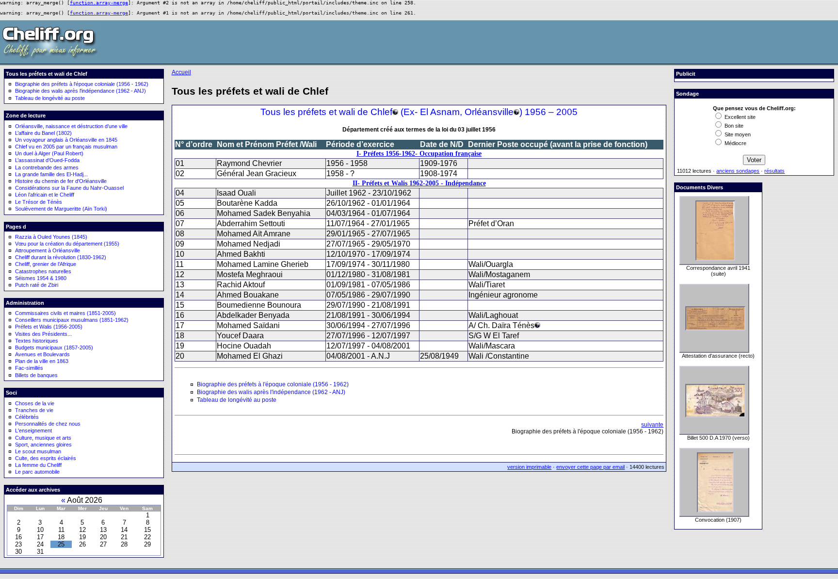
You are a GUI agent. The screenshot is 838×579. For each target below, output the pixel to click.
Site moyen (737, 134)
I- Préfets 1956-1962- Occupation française (419, 153)
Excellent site (739, 117)
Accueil (181, 72)
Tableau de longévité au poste (50, 98)
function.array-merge (99, 2)
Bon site (733, 126)
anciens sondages (737, 171)
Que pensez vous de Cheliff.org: (754, 108)
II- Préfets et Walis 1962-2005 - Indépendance (419, 183)
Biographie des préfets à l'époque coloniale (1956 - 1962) (81, 84)
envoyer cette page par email (590, 467)
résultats (774, 171)
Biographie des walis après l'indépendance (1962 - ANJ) (80, 91)
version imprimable (529, 467)
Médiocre (734, 143)
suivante (652, 424)
